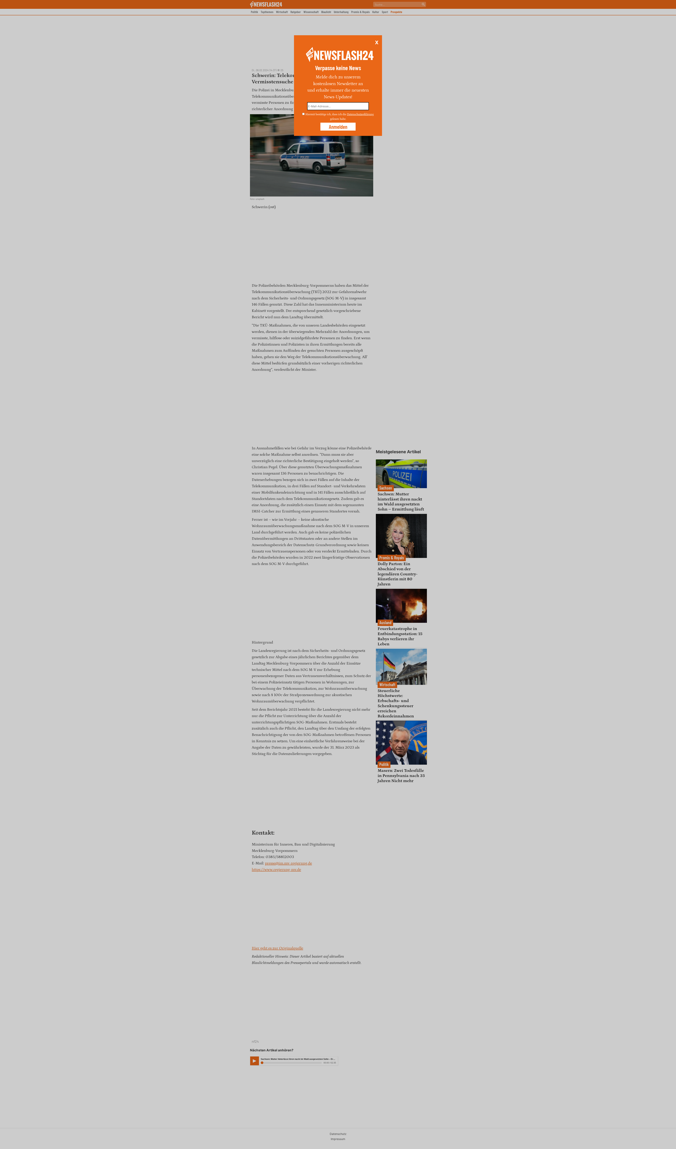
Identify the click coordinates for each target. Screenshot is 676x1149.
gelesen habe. (338, 118)
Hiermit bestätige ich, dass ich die (326, 114)
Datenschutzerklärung (360, 114)
